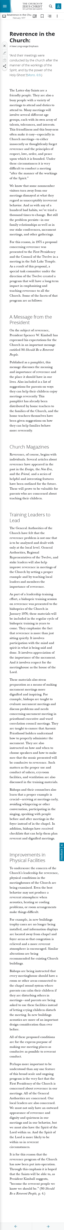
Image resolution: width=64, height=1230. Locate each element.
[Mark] (4, 53)
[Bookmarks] (42, 16)
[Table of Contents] (4, 16)
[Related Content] (49, 16)
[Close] (4, 46)
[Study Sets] (34, 16)
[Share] (4, 66)
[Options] (57, 16)
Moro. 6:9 (34, 75)
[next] (48, 1226)
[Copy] (4, 60)
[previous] (16, 1226)
